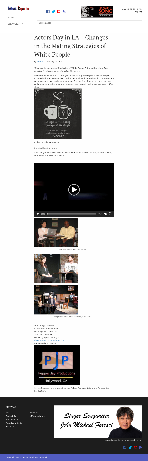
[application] (74, 190)
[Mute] (105, 213)
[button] (74, 190)
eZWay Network (37, 416)
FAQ (8, 413)
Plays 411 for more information (49, 340)
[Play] (37, 213)
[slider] (71, 214)
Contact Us (11, 416)
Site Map (10, 426)
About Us (34, 413)
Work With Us (12, 419)
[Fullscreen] (110, 213)
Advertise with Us (14, 423)
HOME (11, 17)
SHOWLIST (14, 23)
